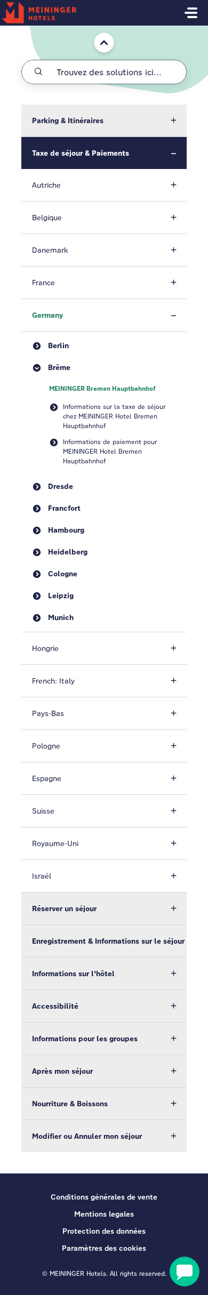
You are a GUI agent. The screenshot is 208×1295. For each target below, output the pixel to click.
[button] (104, 120)
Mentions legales (104, 1214)
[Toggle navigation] (191, 13)
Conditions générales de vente (104, 1197)
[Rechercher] (38, 72)
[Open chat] (184, 1271)
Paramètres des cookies (104, 1248)
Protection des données (104, 1231)
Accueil (98, 31)
